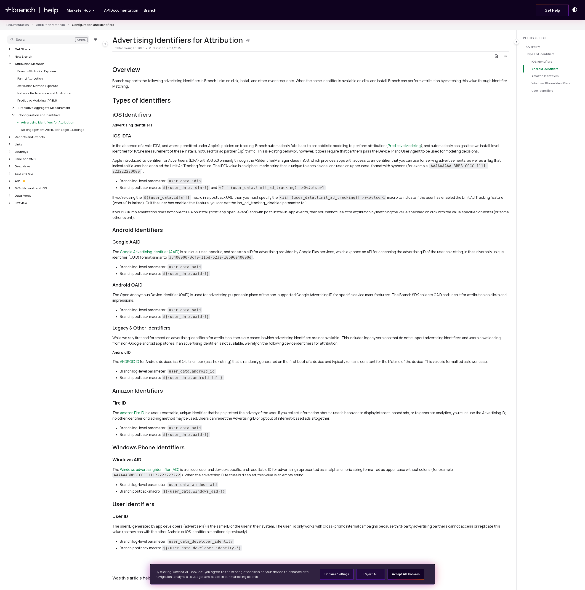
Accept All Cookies (406, 574)
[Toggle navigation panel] (105, 43)
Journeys (21, 152)
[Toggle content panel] (516, 42)
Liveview (21, 203)
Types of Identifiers (540, 54)
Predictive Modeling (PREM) (37, 100)
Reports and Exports (30, 137)
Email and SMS (25, 159)
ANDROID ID (129, 361)
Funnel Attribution (30, 78)
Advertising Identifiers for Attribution (47, 122)
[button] (48, 39)
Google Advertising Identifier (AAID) (150, 251)
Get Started (23, 49)
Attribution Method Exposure (37, 86)
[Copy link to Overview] (147, 70)
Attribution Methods (50, 25)
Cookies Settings (336, 574)
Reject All (371, 574)
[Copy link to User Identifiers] (161, 504)
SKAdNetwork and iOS (31, 188)
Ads (17, 181)
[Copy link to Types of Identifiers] (178, 101)
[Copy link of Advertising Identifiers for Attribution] (248, 40)
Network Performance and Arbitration (44, 93)
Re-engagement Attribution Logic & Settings (52, 130)
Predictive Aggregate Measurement (44, 108)
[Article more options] (505, 56)
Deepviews (22, 166)
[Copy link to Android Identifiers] (170, 230)
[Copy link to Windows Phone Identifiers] (192, 448)
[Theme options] (576, 9)
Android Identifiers (545, 69)
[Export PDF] (496, 56)
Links (18, 144)
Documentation (17, 25)
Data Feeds (23, 195)
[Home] (31, 10)
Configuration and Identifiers (93, 25)
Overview (533, 47)
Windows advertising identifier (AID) (150, 469)
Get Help (552, 10)
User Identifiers (542, 91)
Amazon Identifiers (545, 76)
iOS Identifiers (542, 61)
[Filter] (95, 39)
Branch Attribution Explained (37, 71)
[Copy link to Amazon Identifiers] (170, 391)
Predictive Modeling (404, 145)
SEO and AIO (24, 174)
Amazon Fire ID (132, 412)
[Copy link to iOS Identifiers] (158, 115)
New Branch (23, 56)
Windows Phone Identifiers (551, 83)
